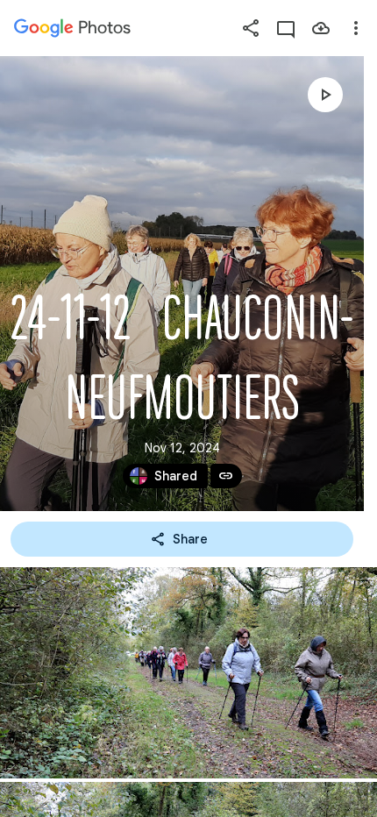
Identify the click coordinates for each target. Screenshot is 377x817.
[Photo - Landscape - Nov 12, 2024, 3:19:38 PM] (188, 672)
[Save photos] (320, 28)
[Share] (250, 28)
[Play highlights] (325, 95)
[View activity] (285, 28)
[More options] (355, 28)
